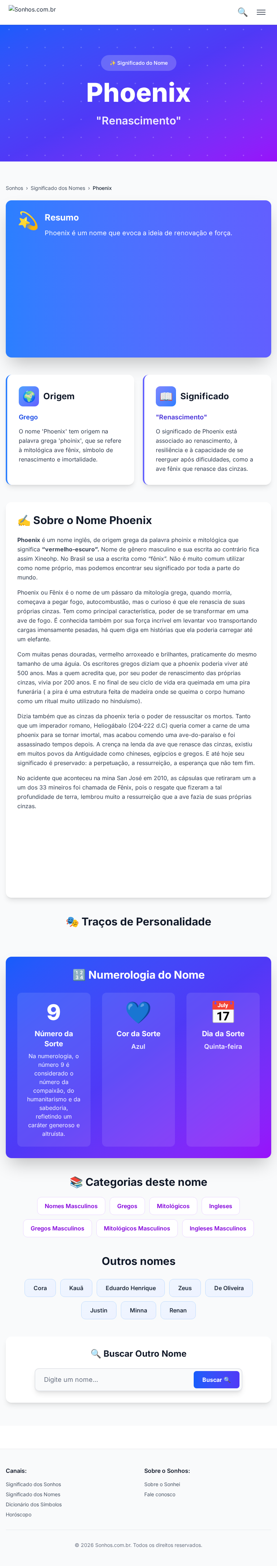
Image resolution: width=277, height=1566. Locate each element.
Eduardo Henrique (131, 1288)
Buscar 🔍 (216, 1379)
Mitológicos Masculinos (137, 1228)
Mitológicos (173, 1206)
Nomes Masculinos (71, 1206)
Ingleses (220, 1206)
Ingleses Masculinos (218, 1228)
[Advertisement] (138, 292)
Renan (178, 1310)
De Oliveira (229, 1288)
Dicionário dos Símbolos (34, 1504)
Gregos (127, 1206)
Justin (98, 1310)
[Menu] (261, 12)
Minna (138, 1310)
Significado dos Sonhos (33, 1484)
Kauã (76, 1288)
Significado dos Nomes (58, 188)
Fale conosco (159, 1494)
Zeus (185, 1288)
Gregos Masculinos (57, 1228)
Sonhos (14, 188)
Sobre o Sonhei (162, 1484)
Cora (40, 1288)
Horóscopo (18, 1514)
